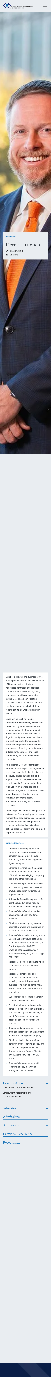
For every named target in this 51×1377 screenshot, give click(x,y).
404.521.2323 (15, 251)
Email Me (13, 254)
